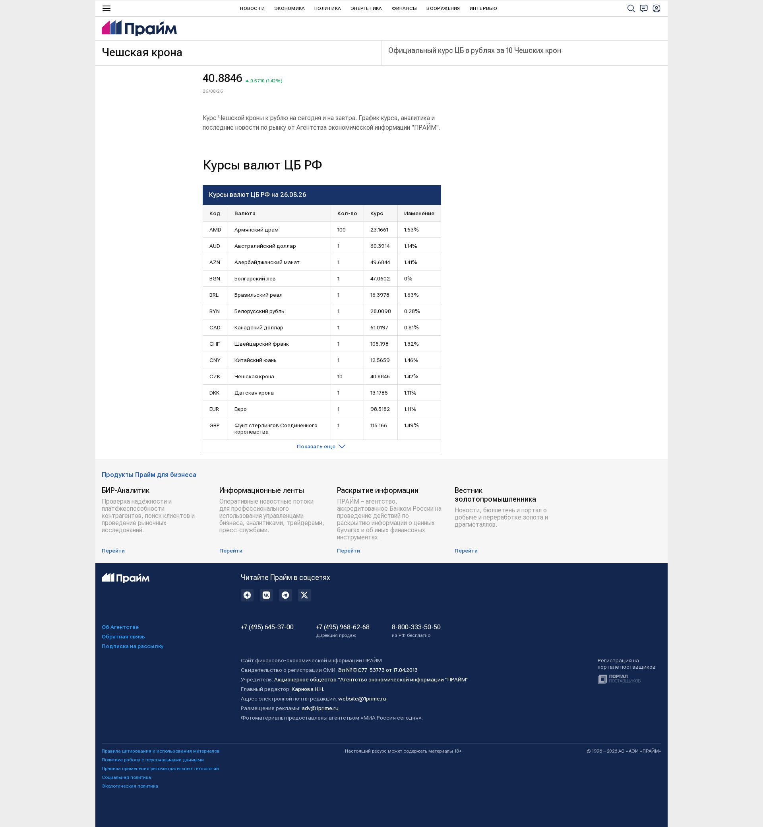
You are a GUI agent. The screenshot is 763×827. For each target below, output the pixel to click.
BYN (214, 311)
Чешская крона (254, 376)
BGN (214, 278)
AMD (215, 229)
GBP (214, 425)
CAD (215, 327)
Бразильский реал (258, 295)
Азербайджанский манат (267, 262)
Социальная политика (126, 777)
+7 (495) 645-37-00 (267, 627)
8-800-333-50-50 (416, 631)
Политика (327, 8)
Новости (252, 8)
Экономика (289, 8)
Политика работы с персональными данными (153, 760)
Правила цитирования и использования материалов (161, 751)
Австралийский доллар (265, 246)
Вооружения (443, 8)
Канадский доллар (258, 327)
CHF (214, 344)
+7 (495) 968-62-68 (343, 631)
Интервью (484, 8)
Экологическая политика (130, 786)
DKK (214, 392)
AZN (214, 262)
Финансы (404, 8)
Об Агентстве (120, 627)
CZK (214, 376)
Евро (240, 409)
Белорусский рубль (259, 311)
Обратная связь (123, 636)
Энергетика (366, 8)
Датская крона (254, 392)
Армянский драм (256, 229)
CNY (215, 360)
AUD (214, 246)
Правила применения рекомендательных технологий (160, 768)
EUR (214, 409)
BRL (214, 295)
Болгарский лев (255, 278)
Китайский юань (255, 360)
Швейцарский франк (261, 344)
